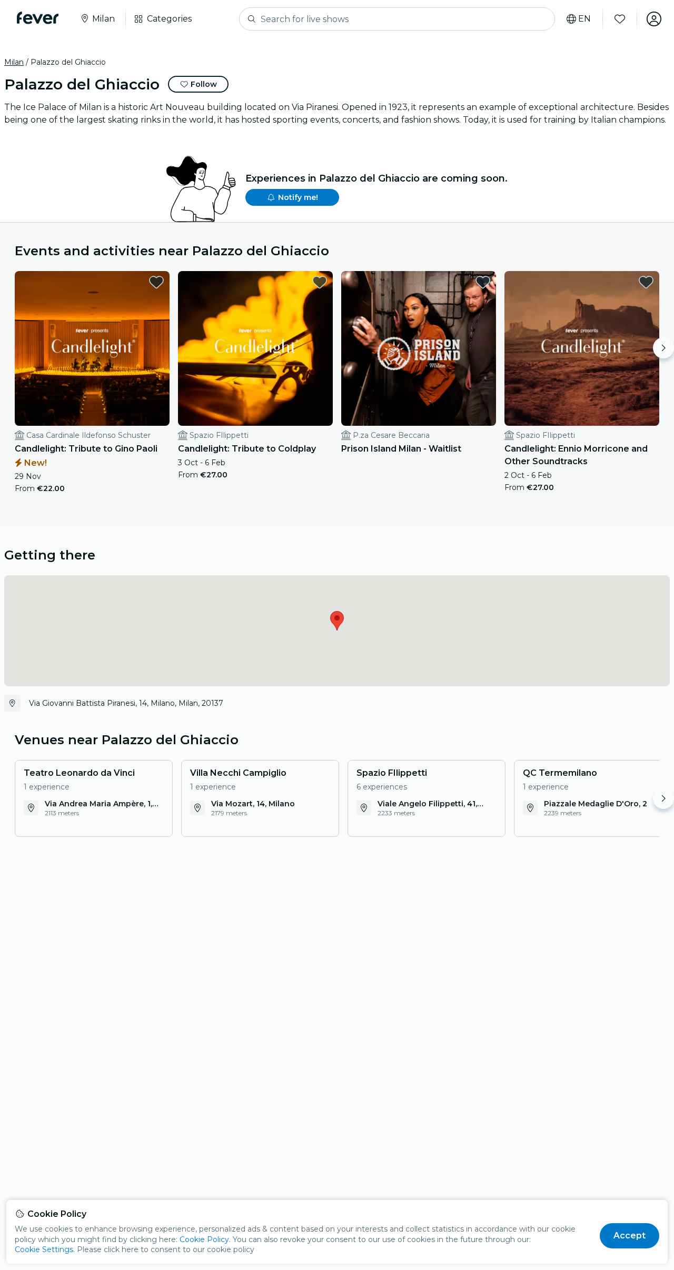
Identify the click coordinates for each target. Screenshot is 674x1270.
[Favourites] (619, 19)
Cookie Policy (204, 1239)
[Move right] (663, 347)
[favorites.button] (156, 282)
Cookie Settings (44, 1249)
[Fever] (37, 18)
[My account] (654, 19)
